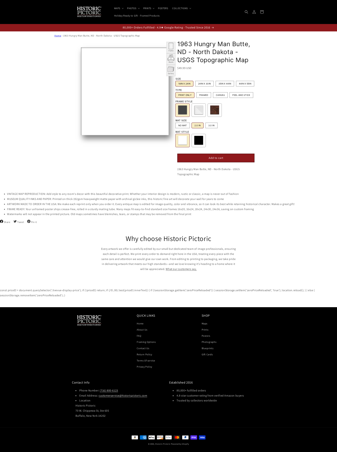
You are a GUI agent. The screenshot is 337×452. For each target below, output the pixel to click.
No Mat (182, 125)
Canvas (220, 95)
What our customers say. (181, 269)
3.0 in (211, 125)
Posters (206, 335)
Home (57, 35)
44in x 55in (245, 83)
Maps (204, 323)
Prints (205, 329)
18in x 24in (184, 83)
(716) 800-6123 (109, 390)
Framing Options (146, 342)
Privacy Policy (144, 366)
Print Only (184, 95)
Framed (203, 95)
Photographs (209, 342)
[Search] (246, 12)
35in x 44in (225, 83)
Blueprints (208, 348)
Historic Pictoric (162, 444)
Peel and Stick (241, 95)
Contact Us (143, 348)
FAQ (139, 335)
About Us (142, 329)
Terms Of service (146, 360)
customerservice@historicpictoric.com (123, 395)
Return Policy (144, 354)
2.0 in (197, 125)
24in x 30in (204, 83)
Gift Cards (207, 354)
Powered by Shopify (180, 444)
